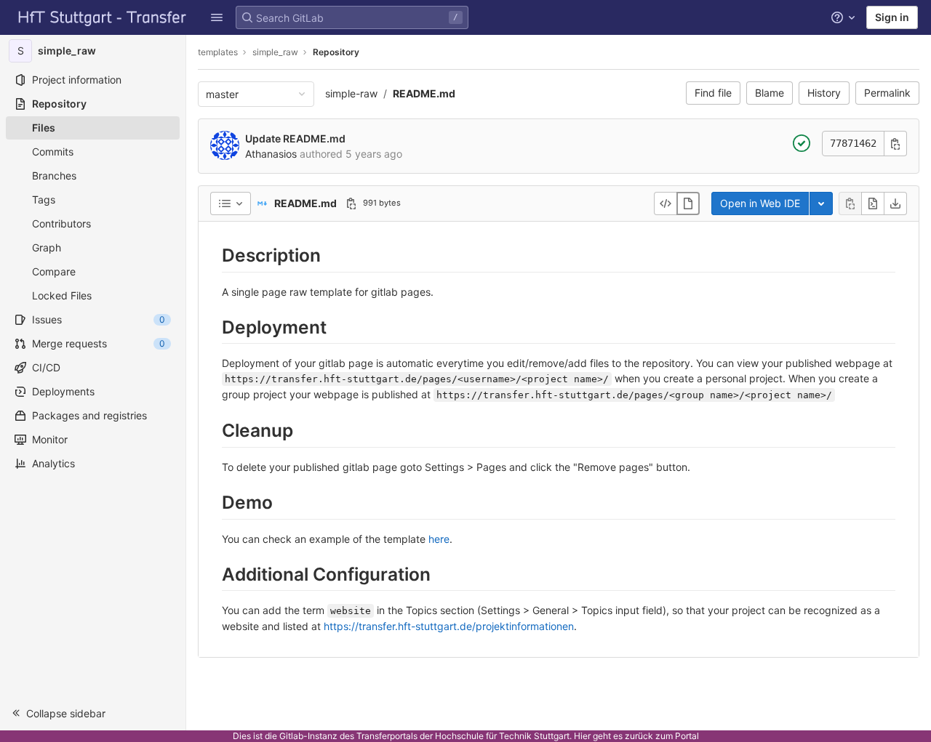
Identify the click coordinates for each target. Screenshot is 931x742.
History (824, 92)
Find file (713, 92)
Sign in (892, 17)
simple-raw (351, 93)
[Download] (895, 203)
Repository (336, 52)
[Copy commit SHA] (895, 143)
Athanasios (271, 154)
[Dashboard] (102, 17)
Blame (769, 92)
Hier (582, 735)
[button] (216, 17)
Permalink (887, 92)
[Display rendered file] (688, 203)
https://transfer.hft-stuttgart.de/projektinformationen (449, 626)
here (438, 539)
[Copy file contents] (850, 203)
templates (218, 52)
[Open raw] (872, 203)
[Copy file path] (351, 203)
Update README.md (295, 138)
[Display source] (665, 203)
